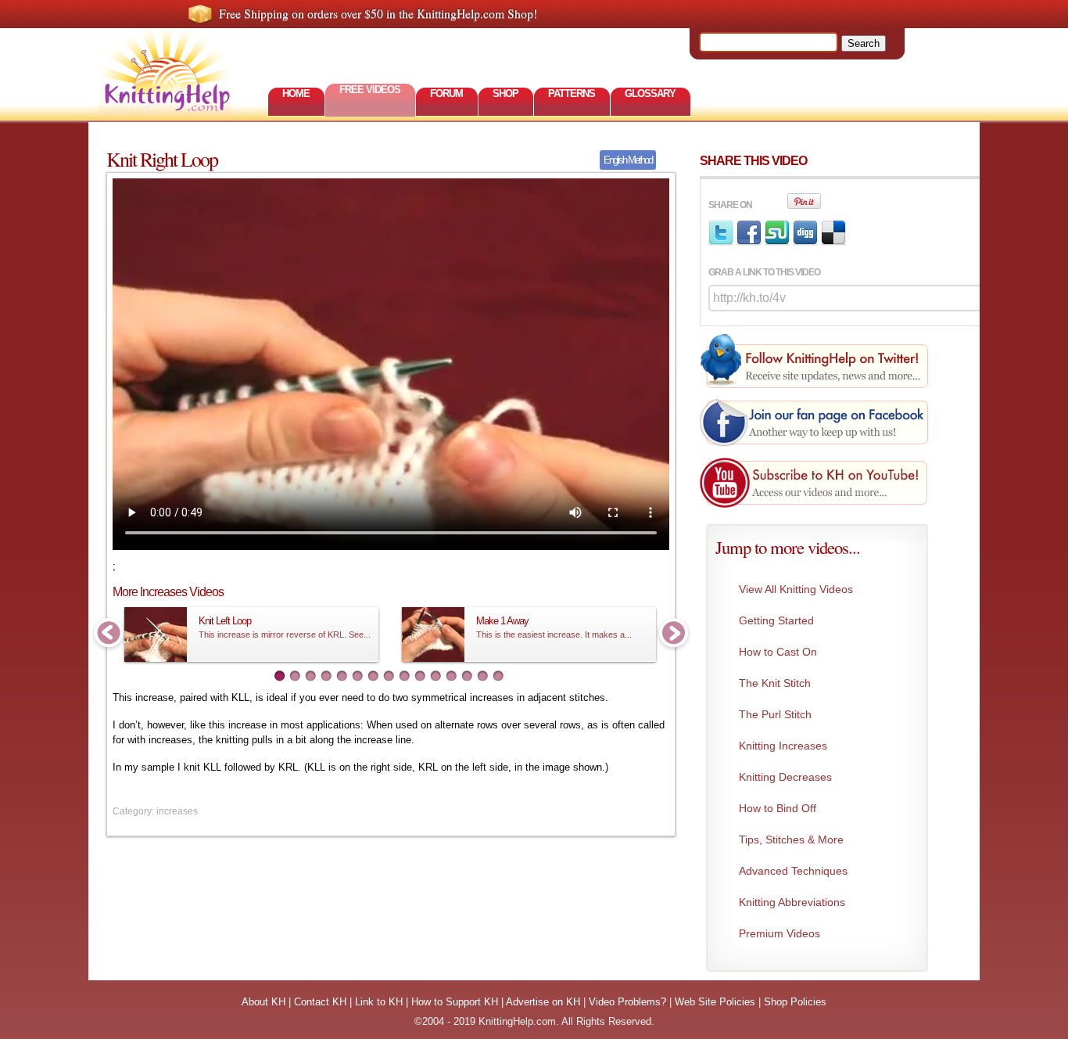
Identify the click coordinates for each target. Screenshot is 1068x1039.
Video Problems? (627, 1002)
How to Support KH (454, 1002)
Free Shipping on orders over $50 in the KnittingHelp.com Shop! (378, 13)
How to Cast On (778, 651)
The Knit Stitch (775, 683)
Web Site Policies (715, 1002)
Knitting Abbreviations (792, 902)
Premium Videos (779, 933)
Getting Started (776, 620)
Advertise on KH (543, 1002)
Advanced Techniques (793, 871)
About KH (263, 1002)
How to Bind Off (777, 808)
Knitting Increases (783, 745)
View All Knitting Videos (796, 589)
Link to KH (379, 1002)
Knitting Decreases (785, 777)
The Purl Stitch (775, 714)
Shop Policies (795, 1002)
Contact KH (320, 1002)
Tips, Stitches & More (791, 839)
